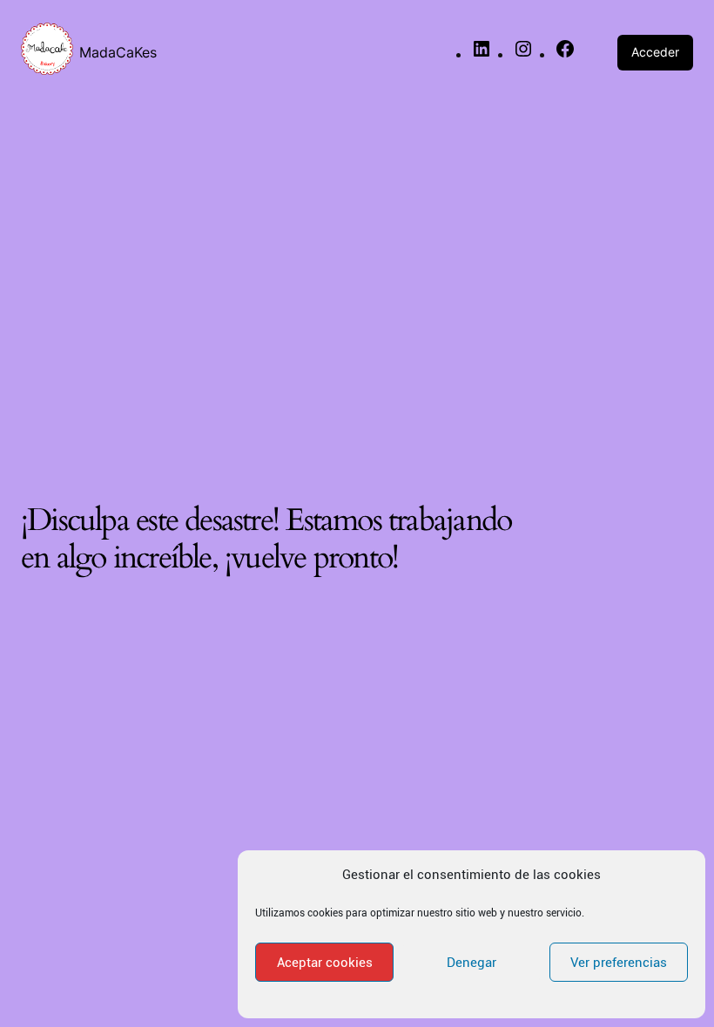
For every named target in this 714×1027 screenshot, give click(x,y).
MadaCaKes (118, 52)
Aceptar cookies (325, 962)
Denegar (471, 962)
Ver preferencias (618, 962)
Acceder (655, 51)
